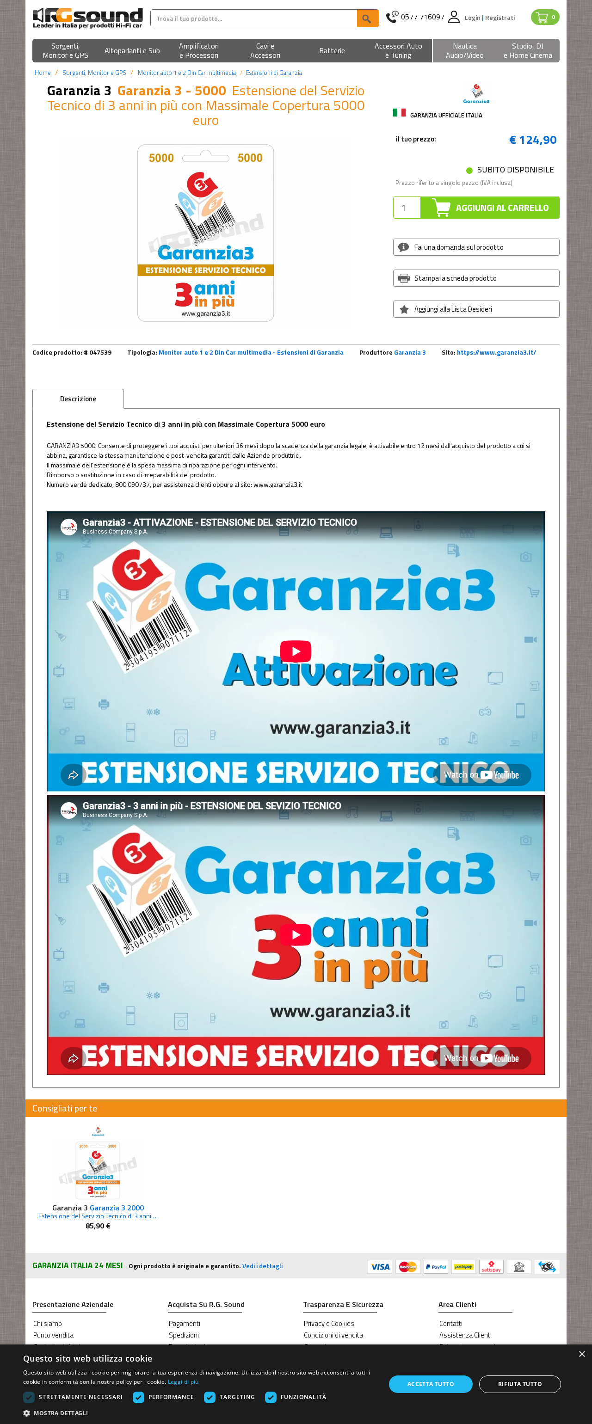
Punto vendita (53, 1335)
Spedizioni (184, 1335)
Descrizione (78, 398)
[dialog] (296, 1384)
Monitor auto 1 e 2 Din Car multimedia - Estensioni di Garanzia (251, 352)
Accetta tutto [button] (430, 1384)
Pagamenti (184, 1323)
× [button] (581, 1354)
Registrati (500, 17)
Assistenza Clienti (465, 1335)
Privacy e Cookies (329, 1323)
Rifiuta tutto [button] (520, 1384)
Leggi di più (183, 1382)
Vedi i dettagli (262, 1266)
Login (473, 17)
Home (43, 72)
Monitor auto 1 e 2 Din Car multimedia (187, 72)
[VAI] (368, 18)
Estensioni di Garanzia (274, 72)
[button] (65, 51)
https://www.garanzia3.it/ (496, 352)
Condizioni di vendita (333, 1335)
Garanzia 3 (410, 352)
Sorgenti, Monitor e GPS (94, 72)
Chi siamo (47, 1323)
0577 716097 (422, 17)
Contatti (450, 1323)
